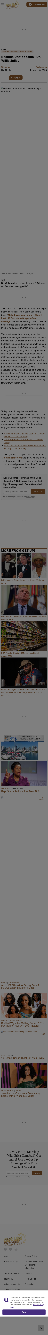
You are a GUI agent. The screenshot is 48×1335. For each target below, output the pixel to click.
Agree (24, 1312)
